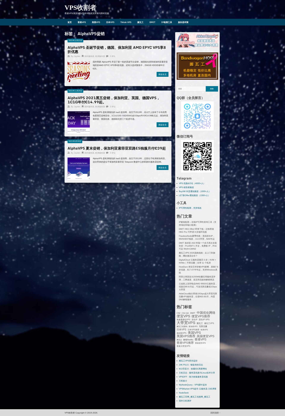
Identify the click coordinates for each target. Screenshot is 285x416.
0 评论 (112, 56)
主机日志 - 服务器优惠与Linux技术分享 (197, 373)
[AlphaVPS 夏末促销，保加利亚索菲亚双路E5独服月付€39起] (79, 168)
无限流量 (203, 326)
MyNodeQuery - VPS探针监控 (193, 385)
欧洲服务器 (100, 56)
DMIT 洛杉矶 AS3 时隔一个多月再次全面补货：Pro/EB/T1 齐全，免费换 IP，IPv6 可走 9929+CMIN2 (198, 246)
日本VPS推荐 (193, 330)
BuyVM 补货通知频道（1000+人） (195, 191)
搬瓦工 (140, 22)
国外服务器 (89, 56)
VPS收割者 (80, 7)
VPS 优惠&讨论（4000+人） (192, 183)
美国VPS (96, 22)
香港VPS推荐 (185, 342)
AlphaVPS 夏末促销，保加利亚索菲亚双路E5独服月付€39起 (117, 148)
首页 (70, 22)
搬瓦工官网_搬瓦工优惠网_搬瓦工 (194, 397)
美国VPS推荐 (186, 336)
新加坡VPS (193, 326)
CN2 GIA (185, 313)
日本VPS (110, 22)
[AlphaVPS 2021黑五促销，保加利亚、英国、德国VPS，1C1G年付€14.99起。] (79, 122)
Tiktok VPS (125, 22)
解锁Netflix (188, 340)
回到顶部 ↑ (215, 413)
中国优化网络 (206, 312)
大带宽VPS (186, 322)
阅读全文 (162, 74)
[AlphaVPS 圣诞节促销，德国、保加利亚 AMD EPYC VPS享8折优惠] (79, 71)
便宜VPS (183, 316)
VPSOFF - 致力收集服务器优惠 (193, 377)
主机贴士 (183, 381)
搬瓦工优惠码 (182, 326)
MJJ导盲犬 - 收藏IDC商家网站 (193, 369)
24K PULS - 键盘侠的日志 (191, 365)
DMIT (152, 22)
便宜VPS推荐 (200, 316)
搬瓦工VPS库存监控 (188, 361)
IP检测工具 (166, 22)
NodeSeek (184, 393)
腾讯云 (179, 340)
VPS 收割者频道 (186, 187)
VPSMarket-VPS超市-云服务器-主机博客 (197, 389)
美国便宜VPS (205, 336)
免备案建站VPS (183, 319)
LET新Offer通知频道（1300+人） (194, 195)
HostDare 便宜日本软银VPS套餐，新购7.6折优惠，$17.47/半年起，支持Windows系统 (198, 270)
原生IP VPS (204, 319)
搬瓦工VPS (209, 323)
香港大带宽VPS (183, 346)
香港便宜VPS (200, 343)
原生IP (194, 319)
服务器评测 (183, 22)
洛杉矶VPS (181, 333)
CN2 (178, 313)
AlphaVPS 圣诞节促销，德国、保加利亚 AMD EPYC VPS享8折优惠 (117, 49)
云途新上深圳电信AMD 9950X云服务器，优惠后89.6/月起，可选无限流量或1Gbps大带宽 (198, 286)
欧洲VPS (204, 330)
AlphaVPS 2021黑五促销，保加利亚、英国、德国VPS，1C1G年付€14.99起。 (114, 100)
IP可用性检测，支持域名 (190, 208)
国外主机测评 (185, 401)
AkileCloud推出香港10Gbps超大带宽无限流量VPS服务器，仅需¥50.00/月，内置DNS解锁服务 (198, 296)
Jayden (77, 56)
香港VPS (82, 22)
